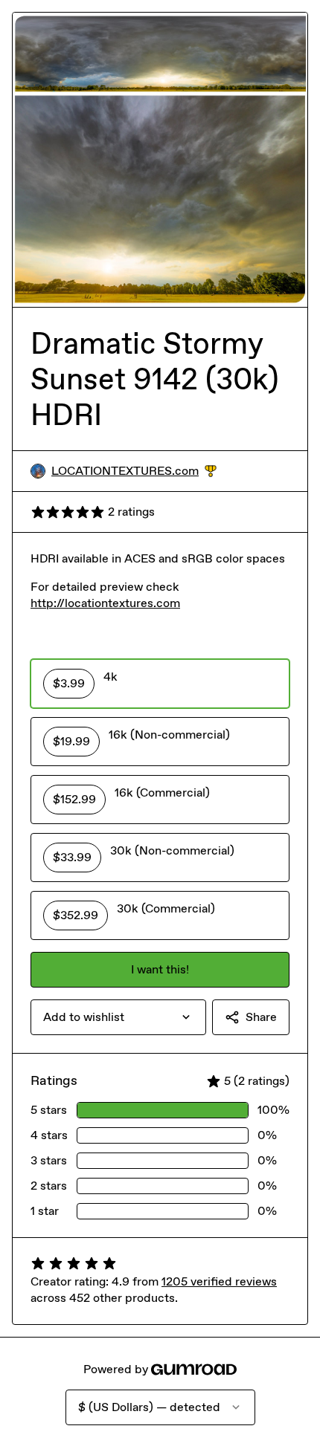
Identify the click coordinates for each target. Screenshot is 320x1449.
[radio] (160, 683)
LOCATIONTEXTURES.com (134, 471)
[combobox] (118, 1017)
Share (261, 1017)
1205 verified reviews (219, 1281)
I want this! (160, 969)
